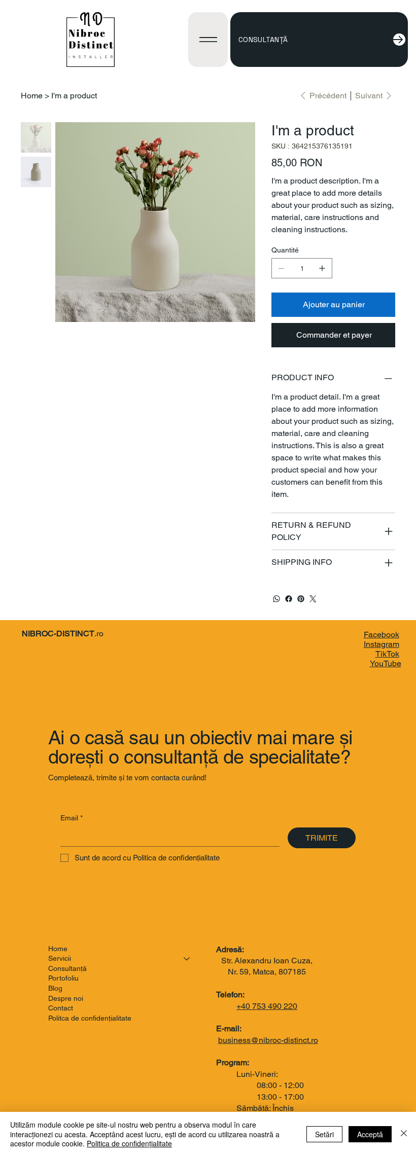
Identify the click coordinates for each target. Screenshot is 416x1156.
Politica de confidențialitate (129, 1143)
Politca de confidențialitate (89, 1018)
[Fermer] (404, 1134)
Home (57, 949)
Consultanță (67, 968)
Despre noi (65, 998)
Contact (60, 1008)
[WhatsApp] (276, 599)
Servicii (59, 958)
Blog (55, 988)
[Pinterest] (301, 599)
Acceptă (370, 1134)
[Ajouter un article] (322, 268)
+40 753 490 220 (266, 1006)
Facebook (381, 634)
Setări (324, 1134)
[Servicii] (187, 959)
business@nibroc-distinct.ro (268, 1040)
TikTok (387, 654)
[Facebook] (289, 599)
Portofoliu (63, 978)
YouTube (385, 663)
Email (71, 818)
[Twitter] (313, 599)
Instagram (381, 644)
